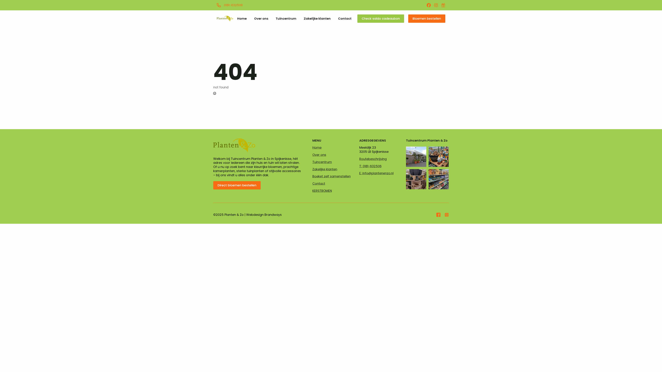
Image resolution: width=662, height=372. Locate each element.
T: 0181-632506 (370, 166)
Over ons (261, 18)
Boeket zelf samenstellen (331, 176)
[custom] (429, 5)
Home (242, 18)
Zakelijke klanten (317, 18)
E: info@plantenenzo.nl (376, 173)
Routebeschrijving (373, 159)
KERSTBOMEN (322, 191)
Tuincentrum (286, 18)
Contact (345, 18)
